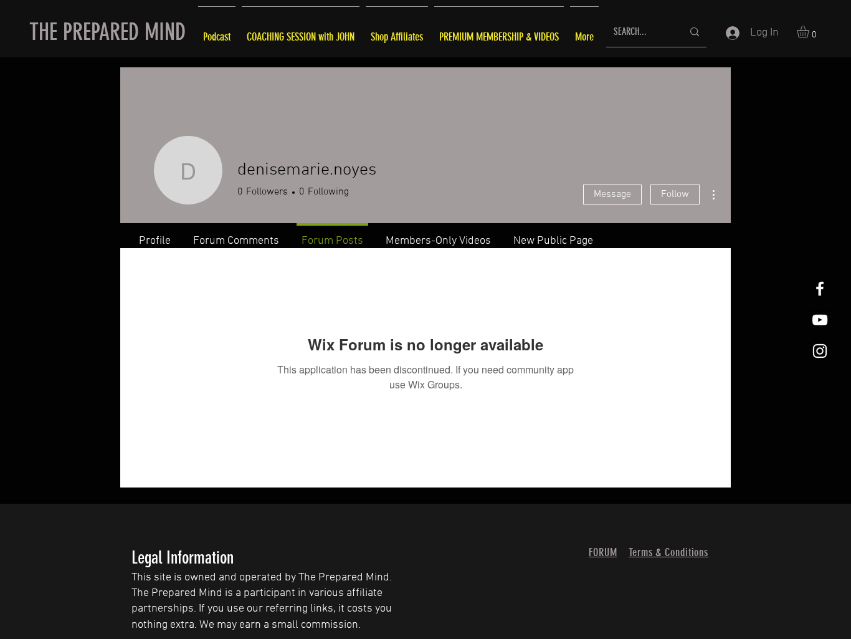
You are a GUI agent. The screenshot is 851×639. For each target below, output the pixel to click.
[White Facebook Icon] (820, 288)
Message (612, 194)
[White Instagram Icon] (820, 351)
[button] (810, 32)
